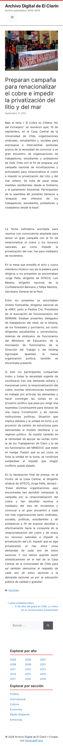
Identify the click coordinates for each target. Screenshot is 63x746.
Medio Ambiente (20, 714)
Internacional (18, 699)
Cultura (14, 704)
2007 (43, 659)
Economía (14, 590)
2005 (13, 659)
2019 (43, 679)
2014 (13, 674)
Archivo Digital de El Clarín (32, 5)
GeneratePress (34, 740)
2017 (13, 679)
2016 (43, 674)
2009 (28, 664)
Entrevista (16, 719)
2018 (28, 679)
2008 (13, 664)
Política (14, 694)
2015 (28, 674)
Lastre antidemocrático (21, 603)
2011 (12, 669)
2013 (43, 669)
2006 (28, 659)
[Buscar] (48, 625)
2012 (28, 669)
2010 (43, 664)
